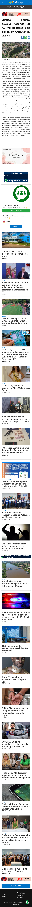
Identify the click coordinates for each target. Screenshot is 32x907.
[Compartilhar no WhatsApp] (25, 38)
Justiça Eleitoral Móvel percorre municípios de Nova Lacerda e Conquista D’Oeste (16, 419)
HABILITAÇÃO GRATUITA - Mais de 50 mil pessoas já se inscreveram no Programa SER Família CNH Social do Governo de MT (15, 354)
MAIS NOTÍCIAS (16, 886)
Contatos (16, 6)
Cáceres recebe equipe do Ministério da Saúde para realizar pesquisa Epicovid (14, 483)
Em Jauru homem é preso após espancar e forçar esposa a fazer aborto (14, 546)
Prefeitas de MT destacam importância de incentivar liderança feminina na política (16, 775)
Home (3, 893)
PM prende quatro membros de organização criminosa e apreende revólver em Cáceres (15, 451)
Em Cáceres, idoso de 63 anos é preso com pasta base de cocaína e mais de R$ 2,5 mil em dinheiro (16, 616)
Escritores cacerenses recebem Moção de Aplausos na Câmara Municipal (16, 515)
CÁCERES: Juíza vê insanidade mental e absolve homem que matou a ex (15, 744)
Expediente (10, 6)
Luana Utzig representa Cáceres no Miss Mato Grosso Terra (16, 388)
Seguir (8, 221)
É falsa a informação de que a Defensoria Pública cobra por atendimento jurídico (16, 806)
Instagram (21, 897)
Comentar (16, 226)
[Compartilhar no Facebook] (22, 38)
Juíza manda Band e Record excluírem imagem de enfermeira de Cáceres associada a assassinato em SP (15, 287)
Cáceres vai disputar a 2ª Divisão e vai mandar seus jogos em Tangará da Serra (14, 320)
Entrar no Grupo (16, 210)
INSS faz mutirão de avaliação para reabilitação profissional (15, 648)
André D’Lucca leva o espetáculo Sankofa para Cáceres (14, 679)
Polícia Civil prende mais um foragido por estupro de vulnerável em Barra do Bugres (15, 712)
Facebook (20, 895)
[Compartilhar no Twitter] (29, 38)
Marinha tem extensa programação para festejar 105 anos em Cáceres (14, 583)
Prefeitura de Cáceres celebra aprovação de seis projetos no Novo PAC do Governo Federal (16, 839)
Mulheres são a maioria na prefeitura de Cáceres (14, 870)
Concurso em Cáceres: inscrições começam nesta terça (15, 253)
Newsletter (22, 6)
